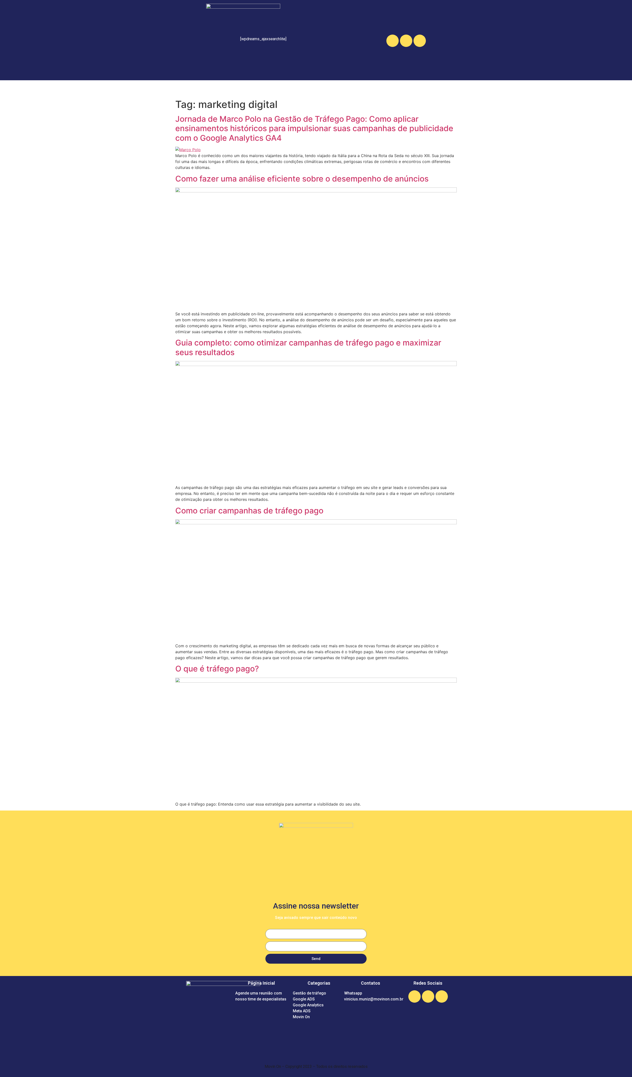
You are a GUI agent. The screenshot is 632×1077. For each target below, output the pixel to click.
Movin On (376, 88)
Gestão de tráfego (228, 88)
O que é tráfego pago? (217, 668)
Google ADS (270, 88)
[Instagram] (406, 41)
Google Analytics (310, 88)
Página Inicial (409, 88)
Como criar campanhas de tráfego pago (249, 510)
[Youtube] (420, 41)
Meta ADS (347, 88)
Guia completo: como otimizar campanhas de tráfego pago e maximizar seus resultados (308, 347)
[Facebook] (392, 41)
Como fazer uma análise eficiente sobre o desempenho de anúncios (302, 178)
